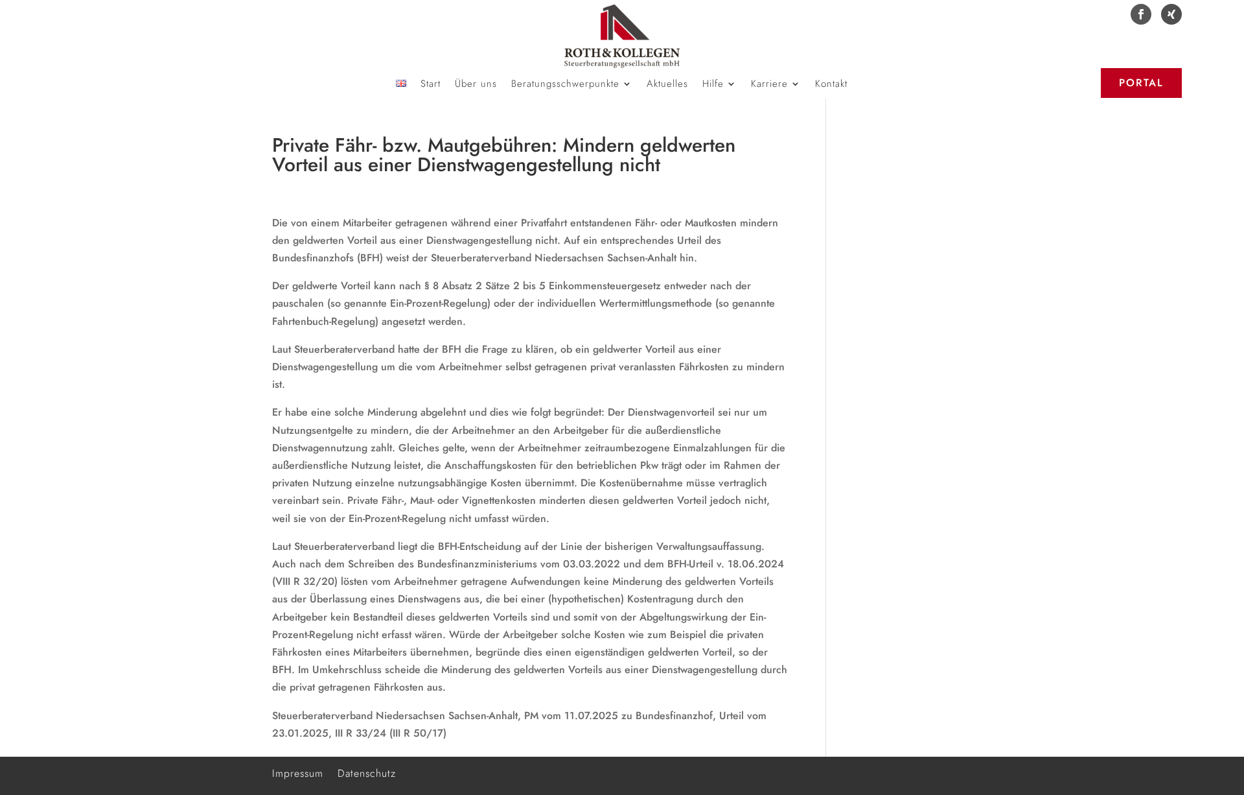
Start (430, 85)
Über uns (476, 85)
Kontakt (831, 85)
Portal (1141, 82)
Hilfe (713, 85)
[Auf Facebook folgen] (1141, 14)
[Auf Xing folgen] (1171, 14)
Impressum (297, 772)
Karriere (769, 85)
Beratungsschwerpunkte (565, 85)
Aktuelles (667, 85)
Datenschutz (367, 772)
